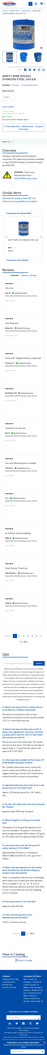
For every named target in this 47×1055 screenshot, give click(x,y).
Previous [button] (6, 237)
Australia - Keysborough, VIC (33, 1001)
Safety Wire (26, 11)
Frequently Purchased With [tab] (18, 213)
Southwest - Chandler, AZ (33, 982)
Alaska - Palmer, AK (30, 996)
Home (5, 11)
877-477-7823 (14, 979)
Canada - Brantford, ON (32, 998)
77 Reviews (15, 85)
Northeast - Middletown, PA (33, 990)
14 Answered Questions (30, 85)
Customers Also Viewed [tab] (17, 260)
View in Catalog (25, 960)
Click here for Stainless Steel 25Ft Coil (18, 198)
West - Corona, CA (30, 979)
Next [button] (40, 237)
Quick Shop (23, 251)
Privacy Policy (23, 1035)
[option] (23, 34)
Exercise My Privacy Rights (31, 1028)
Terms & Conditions (34, 1032)
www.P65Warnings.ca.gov (25, 178)
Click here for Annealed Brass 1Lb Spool (19, 201)
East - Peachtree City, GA (32, 993)
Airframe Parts (15, 11)
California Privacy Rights (14, 1028)
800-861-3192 (7, 985)
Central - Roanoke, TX (31, 985)
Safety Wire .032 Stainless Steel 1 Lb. (23, 240)
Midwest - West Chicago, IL (33, 987)
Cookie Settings (23, 1030)
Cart (44, 4)
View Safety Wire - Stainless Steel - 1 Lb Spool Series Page (24, 127)
